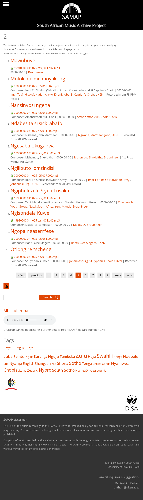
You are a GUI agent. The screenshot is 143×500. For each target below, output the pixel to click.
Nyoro (45, 370)
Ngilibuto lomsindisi (32, 168)
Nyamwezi (120, 363)
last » (129, 275)
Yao (53, 364)
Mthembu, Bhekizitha (88, 157)
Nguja (53, 356)
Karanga (40, 356)
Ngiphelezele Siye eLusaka (39, 190)
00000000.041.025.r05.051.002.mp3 (36, 239)
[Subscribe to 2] (71, 286)
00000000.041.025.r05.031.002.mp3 (36, 131)
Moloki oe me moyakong (37, 78)
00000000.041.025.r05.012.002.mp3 (36, 257)
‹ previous (36, 275)
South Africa (45, 206)
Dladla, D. (79, 225)
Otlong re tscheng (30, 249)
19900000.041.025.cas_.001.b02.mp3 (37, 198)
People (8, 347)
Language (21, 347)
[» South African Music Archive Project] (72, 11)
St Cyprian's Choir (82, 94)
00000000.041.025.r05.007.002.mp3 (36, 175)
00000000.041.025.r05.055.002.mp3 (36, 113)
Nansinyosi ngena (30, 105)
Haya (92, 356)
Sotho (75, 363)
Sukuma (21, 370)
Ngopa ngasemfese (32, 231)
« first (21, 275)
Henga (118, 357)
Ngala (29, 357)
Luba (8, 356)
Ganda (106, 364)
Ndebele (130, 356)
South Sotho (63, 370)
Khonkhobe (61, 94)
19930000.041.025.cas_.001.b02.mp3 (37, 220)
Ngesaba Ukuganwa (32, 145)
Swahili (105, 355)
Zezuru (32, 370)
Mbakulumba (15, 310)
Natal (32, 206)
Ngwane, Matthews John (94, 135)
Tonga (87, 363)
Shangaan (43, 363)
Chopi (9, 370)
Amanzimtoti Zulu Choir (92, 117)
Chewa (97, 364)
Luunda (102, 370)
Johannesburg (19, 184)
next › (117, 275)
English (28, 363)
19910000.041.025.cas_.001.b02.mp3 (37, 68)
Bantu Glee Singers (83, 243)
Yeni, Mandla (63, 206)
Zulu (81, 355)
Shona (63, 363)
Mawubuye (22, 60)
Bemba (19, 356)
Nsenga (80, 370)
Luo (6, 364)
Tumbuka (67, 356)
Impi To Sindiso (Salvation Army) (31, 94)
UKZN (99, 94)
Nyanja (15, 363)
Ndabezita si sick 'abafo (36, 123)
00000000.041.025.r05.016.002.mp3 (36, 86)
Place (31, 347)
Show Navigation (6, 5)
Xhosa (91, 370)
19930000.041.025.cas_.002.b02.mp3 (37, 153)
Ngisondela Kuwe (29, 213)
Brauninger (35, 72)
